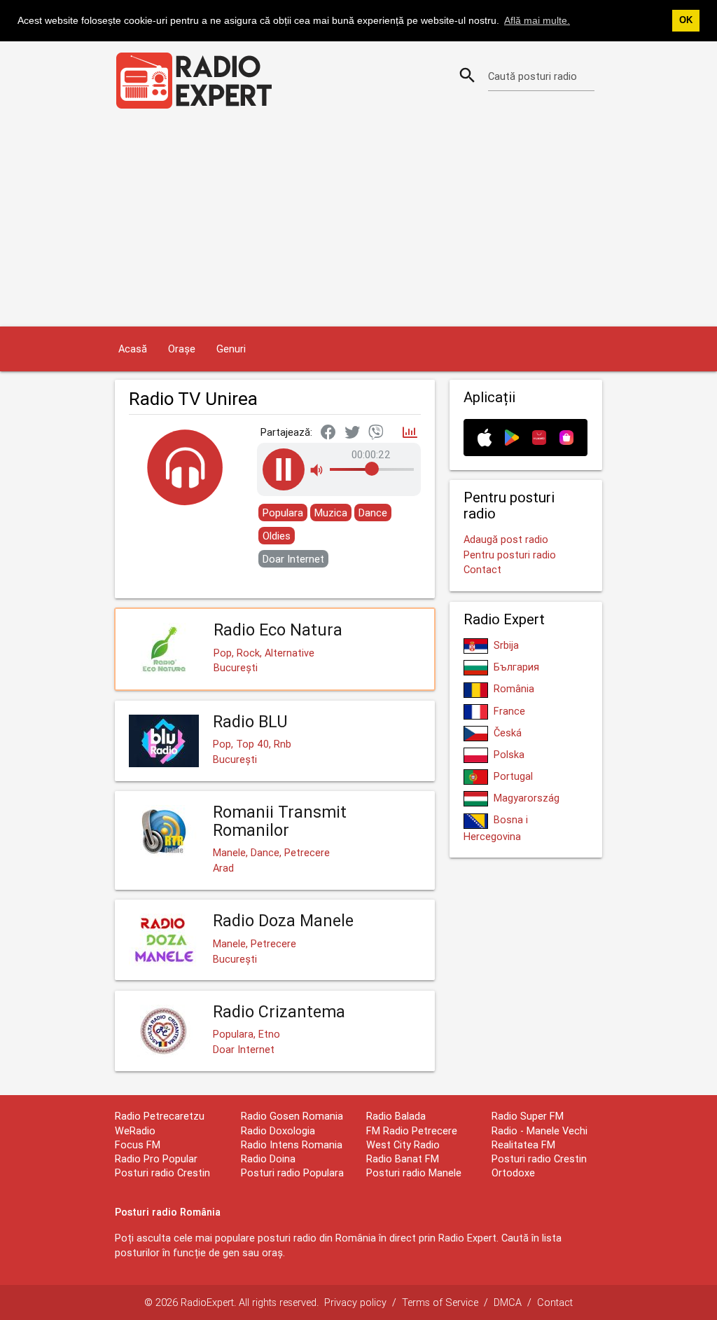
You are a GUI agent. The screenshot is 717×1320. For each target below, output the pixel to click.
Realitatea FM (523, 1144)
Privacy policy (355, 1302)
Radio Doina (268, 1158)
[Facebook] (328, 433)
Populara (283, 512)
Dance (372, 512)
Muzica (330, 512)
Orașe (181, 348)
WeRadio (135, 1130)
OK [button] (685, 20)
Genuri (231, 348)
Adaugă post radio (506, 539)
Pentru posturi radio (510, 554)
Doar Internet (293, 558)
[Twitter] (352, 433)
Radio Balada (396, 1115)
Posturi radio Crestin (162, 1172)
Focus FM (137, 1144)
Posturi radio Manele (413, 1172)
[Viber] (376, 433)
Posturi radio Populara (292, 1172)
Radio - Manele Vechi (539, 1130)
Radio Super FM (528, 1115)
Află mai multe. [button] (537, 20)
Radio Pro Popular (156, 1158)
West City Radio (403, 1144)
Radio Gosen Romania (292, 1115)
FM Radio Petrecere (411, 1130)
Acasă (132, 348)
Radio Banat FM (402, 1158)
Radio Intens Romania (291, 1144)
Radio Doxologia (278, 1130)
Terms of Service (440, 1302)
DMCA (508, 1302)
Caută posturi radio (532, 76)
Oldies (277, 535)
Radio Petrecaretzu (159, 1115)
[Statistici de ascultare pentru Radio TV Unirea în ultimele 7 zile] (410, 433)
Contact (482, 569)
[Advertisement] (358, 221)
